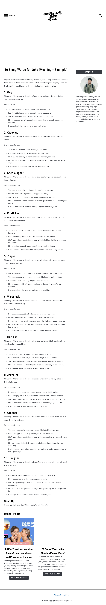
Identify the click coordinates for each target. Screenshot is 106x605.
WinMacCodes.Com (61, 595)
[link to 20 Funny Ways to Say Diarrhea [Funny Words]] (53, 531)
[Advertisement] (53, 49)
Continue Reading (19, 578)
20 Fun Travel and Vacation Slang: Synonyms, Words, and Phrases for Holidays (19, 553)
